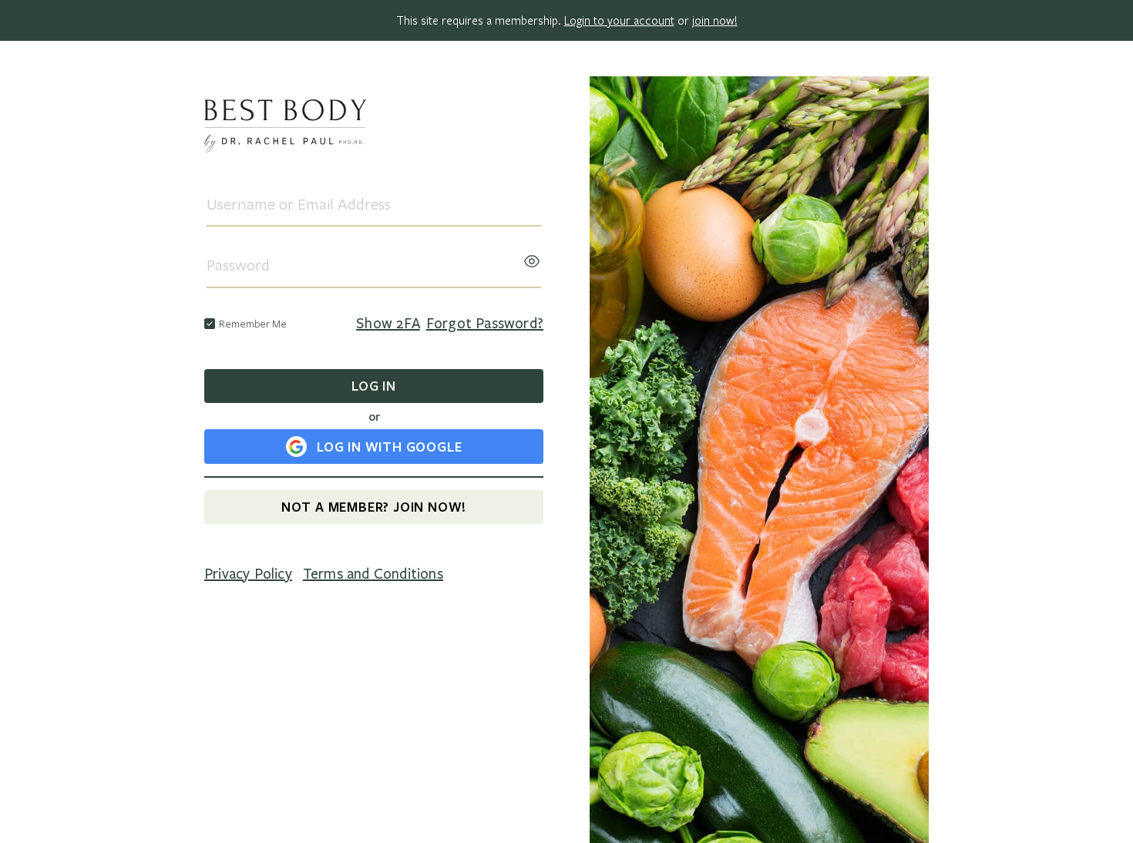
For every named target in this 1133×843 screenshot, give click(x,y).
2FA (388, 323)
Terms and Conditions (373, 574)
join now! (715, 20)
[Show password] (532, 256)
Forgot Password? (484, 323)
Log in (373, 386)
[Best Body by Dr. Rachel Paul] (373, 128)
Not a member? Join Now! (373, 507)
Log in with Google (389, 446)
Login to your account (619, 20)
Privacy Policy (248, 574)
